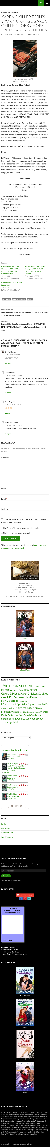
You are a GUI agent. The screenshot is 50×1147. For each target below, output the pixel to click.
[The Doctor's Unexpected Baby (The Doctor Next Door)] (4, 787)
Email (4, 499)
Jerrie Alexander (11, 422)
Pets (17, 715)
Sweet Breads (35, 718)
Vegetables (13, 722)
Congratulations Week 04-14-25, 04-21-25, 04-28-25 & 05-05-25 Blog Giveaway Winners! (24, 312)
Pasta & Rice (8, 715)
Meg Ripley (6, 772)
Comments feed (7, 833)
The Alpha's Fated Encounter (13, 755)
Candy (24, 693)
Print (28, 995)
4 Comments (35, 35)
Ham (34, 704)
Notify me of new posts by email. (16, 533)
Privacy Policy (7, 940)
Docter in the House (10, 950)
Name (4, 488)
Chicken (33, 693)
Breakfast (31, 690)
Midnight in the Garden (11, 952)
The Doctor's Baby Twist (12, 777)
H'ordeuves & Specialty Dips (17, 704)
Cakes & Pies (9, 693)
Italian (11, 708)
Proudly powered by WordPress (22, 1144)
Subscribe (6, 876)
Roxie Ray (11, 758)
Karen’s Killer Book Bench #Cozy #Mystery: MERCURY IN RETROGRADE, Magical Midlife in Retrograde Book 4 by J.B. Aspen (23, 325)
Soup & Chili (16, 718)
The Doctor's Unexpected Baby (13, 786)
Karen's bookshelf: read (15, 750)
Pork (30, 299)
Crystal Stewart (11, 352)
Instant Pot (4, 709)
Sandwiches (36, 715)
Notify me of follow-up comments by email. (21, 528)
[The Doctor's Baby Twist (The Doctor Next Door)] (4, 778)
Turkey (3, 722)
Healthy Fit (42, 704)
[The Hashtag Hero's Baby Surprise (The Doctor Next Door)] (4, 796)
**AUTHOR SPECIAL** (18, 686)
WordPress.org (7, 837)
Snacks (4, 718)
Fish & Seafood (9, 700)
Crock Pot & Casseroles (15, 697)
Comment (6, 457)
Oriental (43, 711)
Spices (25, 719)
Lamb (40, 709)
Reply (9, 363)
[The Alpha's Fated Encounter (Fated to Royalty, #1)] (4, 757)
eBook (22, 995)
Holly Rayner (12, 779)
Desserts (35, 697)
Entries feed (5, 828)
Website (4, 509)
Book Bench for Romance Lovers (15, 954)
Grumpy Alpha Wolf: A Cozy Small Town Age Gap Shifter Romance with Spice (16, 767)
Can (19, 694)
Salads (27, 715)
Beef (4, 690)
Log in (3, 824)
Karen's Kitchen (19, 299)
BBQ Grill (6, 299)
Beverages (12, 690)
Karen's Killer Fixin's (9, 13)
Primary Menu (47, 3)
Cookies (43, 693)
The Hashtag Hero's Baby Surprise (15, 795)
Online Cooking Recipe (32, 712)
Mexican (6, 711)
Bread (22, 690)
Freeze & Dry (23, 701)
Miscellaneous (18, 711)
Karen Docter (20, 35)
